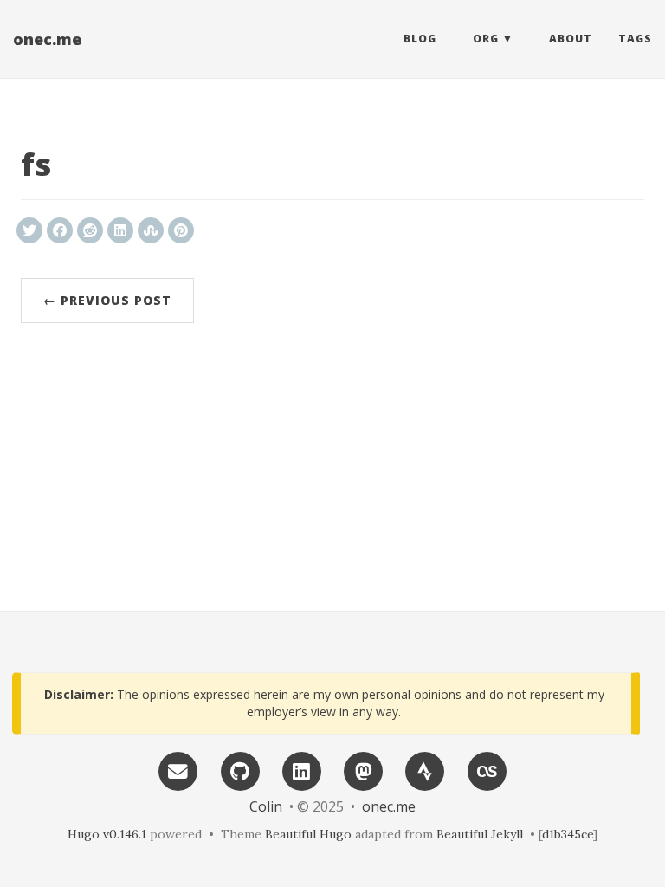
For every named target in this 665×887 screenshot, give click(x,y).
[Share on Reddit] (90, 230)
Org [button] (486, 38)
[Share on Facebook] (60, 230)
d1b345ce (567, 834)
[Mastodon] (363, 770)
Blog (420, 38)
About (570, 38)
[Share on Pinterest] (181, 230)
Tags (635, 38)
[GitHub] (240, 770)
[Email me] (178, 770)
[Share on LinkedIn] (120, 230)
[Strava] (425, 770)
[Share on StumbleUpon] (151, 230)
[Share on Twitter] (29, 230)
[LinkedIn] (301, 770)
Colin (265, 806)
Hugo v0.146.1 (107, 834)
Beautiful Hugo (308, 834)
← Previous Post (107, 300)
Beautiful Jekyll (479, 834)
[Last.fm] (486, 770)
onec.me (47, 39)
